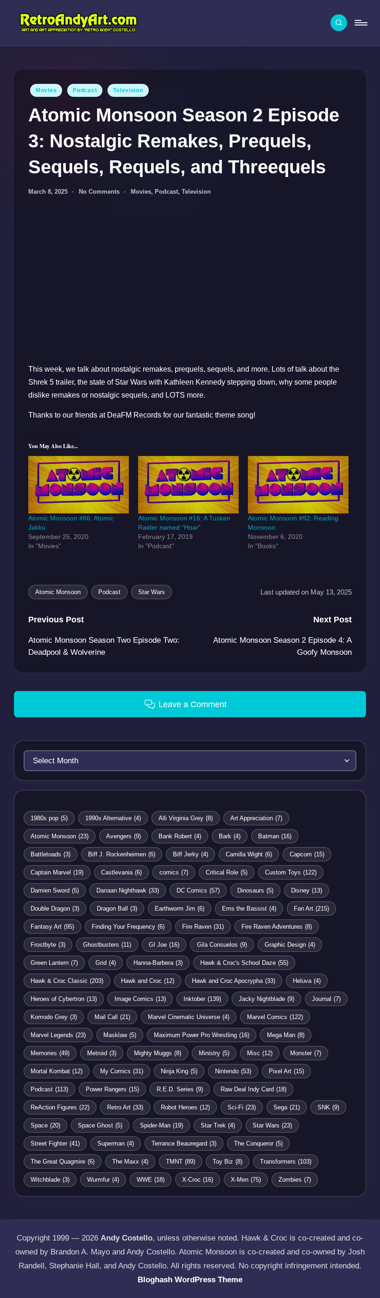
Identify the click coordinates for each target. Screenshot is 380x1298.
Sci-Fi (242, 1107)
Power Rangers (112, 1089)
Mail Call (112, 1016)
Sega (286, 1107)
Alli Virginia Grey (185, 818)
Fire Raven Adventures (276, 926)
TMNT (180, 1161)
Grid (105, 962)
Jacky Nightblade (266, 998)
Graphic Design (290, 944)
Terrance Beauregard (184, 1143)
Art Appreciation (256, 818)
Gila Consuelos (222, 944)
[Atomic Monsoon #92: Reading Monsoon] (298, 484)
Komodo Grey (54, 1016)
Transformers (285, 1161)
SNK (328, 1107)
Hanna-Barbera (158, 962)
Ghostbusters (107, 944)
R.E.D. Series (180, 1089)
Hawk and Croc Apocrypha (233, 980)
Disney (306, 890)
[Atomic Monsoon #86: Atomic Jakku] (78, 484)
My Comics (121, 1071)
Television (128, 90)
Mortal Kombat (56, 1071)
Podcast (85, 90)
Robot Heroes (185, 1107)
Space (45, 1125)
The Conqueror (258, 1143)
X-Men (246, 1179)
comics (173, 872)
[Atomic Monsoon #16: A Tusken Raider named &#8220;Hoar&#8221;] (188, 484)
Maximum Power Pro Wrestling (201, 1035)
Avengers (123, 836)
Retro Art (125, 1107)
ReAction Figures (60, 1107)
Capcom (307, 854)
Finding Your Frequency (128, 926)
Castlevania (121, 872)
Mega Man (285, 1035)
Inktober (202, 998)
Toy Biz (227, 1161)
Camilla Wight (249, 854)
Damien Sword (55, 890)
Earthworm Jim (179, 908)
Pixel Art (286, 1071)
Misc (259, 1053)
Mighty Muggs (157, 1053)
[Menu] (360, 22)
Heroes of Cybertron (64, 998)
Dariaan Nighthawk (127, 890)
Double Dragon (55, 908)
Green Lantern (54, 962)
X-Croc (197, 1179)
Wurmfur (103, 1179)
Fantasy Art (52, 926)
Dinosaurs (255, 890)
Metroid (101, 1053)
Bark (230, 836)
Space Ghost (100, 1125)
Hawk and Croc (147, 980)
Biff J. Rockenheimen (121, 854)
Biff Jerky (190, 854)
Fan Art (311, 908)
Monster (305, 1053)
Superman (115, 1143)
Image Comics (140, 998)
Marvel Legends (58, 1035)
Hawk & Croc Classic (67, 980)
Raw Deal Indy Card (253, 1089)
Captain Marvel (57, 872)
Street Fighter (55, 1143)
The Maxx (130, 1161)
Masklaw (119, 1035)
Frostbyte (48, 944)
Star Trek (218, 1125)
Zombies (295, 1179)
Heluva (307, 980)
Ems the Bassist (249, 908)
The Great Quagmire (63, 1161)
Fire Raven (203, 926)
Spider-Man (161, 1125)
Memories (50, 1053)
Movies (46, 90)
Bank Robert (179, 836)
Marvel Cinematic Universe (188, 1016)
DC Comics (198, 890)
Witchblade (50, 1179)
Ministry (214, 1053)
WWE (151, 1179)
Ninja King (179, 1071)
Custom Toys (291, 872)
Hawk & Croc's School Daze (244, 962)
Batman (274, 836)
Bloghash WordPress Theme (190, 1279)
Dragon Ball (117, 908)
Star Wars (151, 592)
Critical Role (226, 872)
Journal (326, 998)
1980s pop (49, 818)
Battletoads (50, 854)
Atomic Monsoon (58, 592)
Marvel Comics (275, 1016)
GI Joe (164, 944)
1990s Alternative (113, 818)
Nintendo (233, 1071)
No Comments (99, 191)
